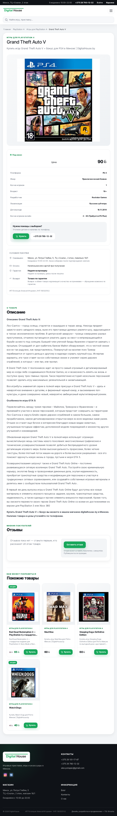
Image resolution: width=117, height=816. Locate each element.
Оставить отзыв (75, 544)
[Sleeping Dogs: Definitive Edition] (93, 604)
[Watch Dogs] (23, 679)
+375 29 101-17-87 (70, 759)
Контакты (65, 794)
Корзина (110, 2)
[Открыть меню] (111, 11)
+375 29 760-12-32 (84, 2)
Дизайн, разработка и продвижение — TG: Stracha (93, 811)
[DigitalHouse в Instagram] (5, 774)
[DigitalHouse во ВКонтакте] (11, 774)
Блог (63, 790)
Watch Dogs (15, 707)
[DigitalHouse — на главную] (13, 11)
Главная (7, 29)
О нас (63, 798)
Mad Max (49, 632)
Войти (100, 2)
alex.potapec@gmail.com (72, 768)
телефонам (56, 515)
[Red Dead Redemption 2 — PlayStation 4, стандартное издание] (23, 604)
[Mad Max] (58, 604)
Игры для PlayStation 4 (37, 29)
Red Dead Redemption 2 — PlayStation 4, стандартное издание (23, 635)
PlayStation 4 (18, 29)
